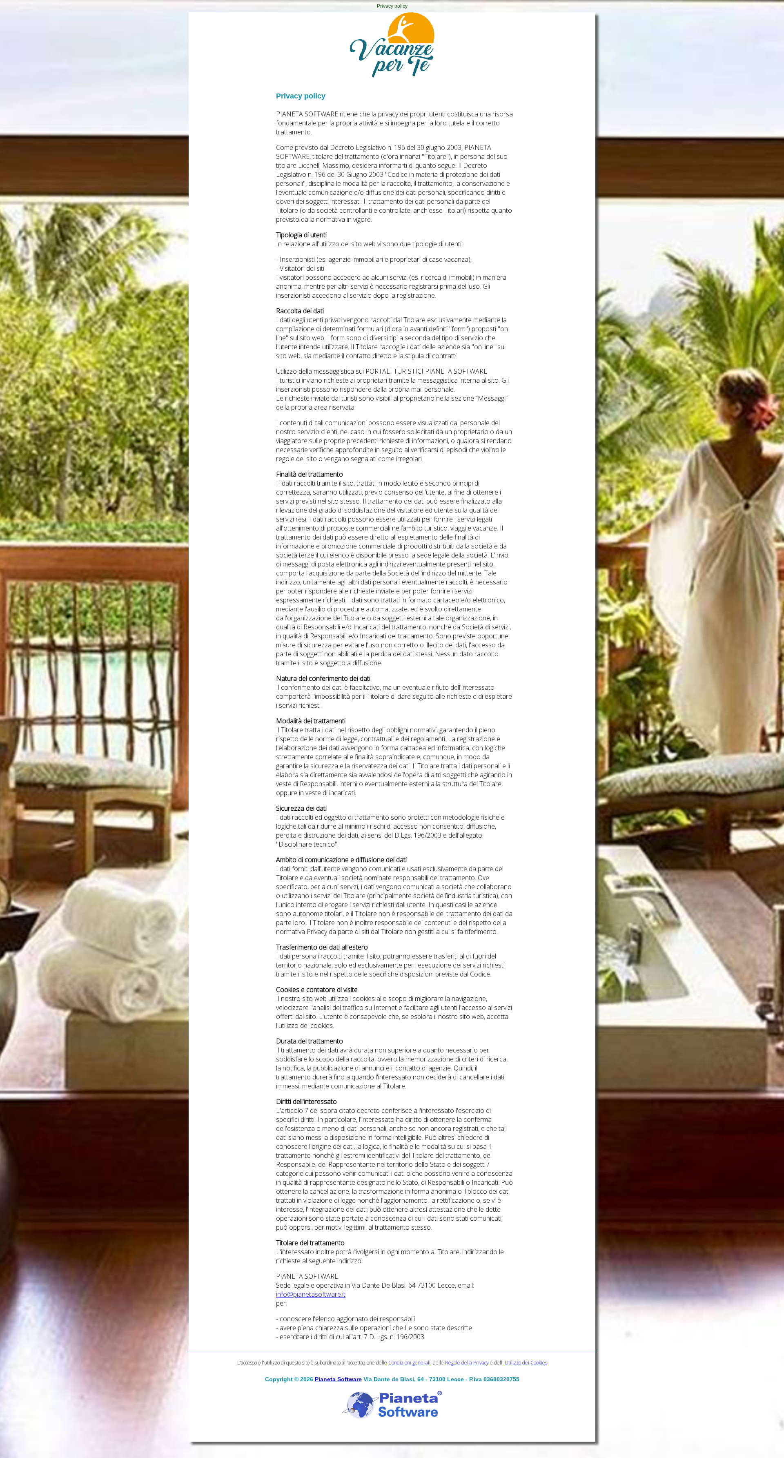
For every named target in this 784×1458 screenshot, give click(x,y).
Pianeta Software (338, 1379)
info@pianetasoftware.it (310, 1294)
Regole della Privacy (467, 1362)
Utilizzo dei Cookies (526, 1362)
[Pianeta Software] (392, 1419)
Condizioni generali (409, 1362)
